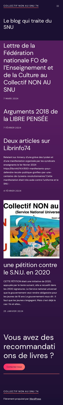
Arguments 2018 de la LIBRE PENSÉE (31, 115)
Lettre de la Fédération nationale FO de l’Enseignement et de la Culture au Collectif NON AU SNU (28, 67)
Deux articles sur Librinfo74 (27, 144)
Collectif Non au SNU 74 (21, 5)
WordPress (35, 398)
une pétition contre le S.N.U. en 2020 (30, 268)
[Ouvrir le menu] (57, 6)
